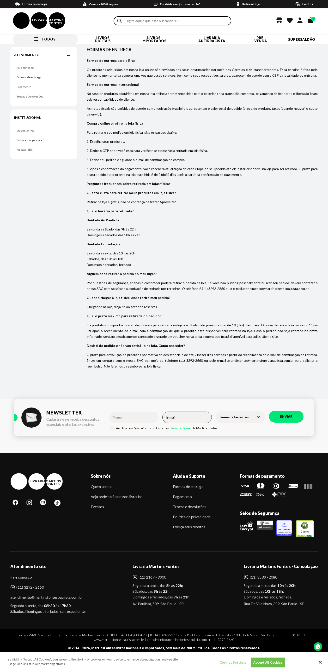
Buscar (119, 20)
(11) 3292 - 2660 (30, 587)
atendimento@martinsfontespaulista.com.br (42, 597)
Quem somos (25, 130)
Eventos (97, 506)
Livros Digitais (103, 39)
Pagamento (24, 87)
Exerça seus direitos (189, 526)
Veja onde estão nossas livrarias (116, 496)
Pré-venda (260, 39)
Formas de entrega (29, 77)
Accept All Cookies (267, 662)
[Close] (320, 662)
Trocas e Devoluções (30, 96)
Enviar (286, 416)
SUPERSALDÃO (301, 39)
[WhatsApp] (318, 646)
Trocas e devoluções (189, 506)
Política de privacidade (192, 516)
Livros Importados (154, 39)
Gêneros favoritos (234, 417)
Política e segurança (29, 140)
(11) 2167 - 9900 (152, 577)
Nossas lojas (25, 149)
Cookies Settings (233, 662)
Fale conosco (25, 67)
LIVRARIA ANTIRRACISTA (211, 39)
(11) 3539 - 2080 (263, 577)
